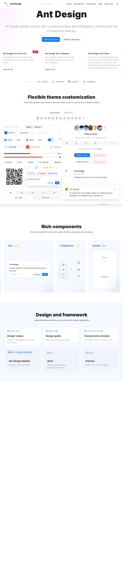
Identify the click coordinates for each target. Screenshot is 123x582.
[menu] (93, 4)
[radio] (44, 167)
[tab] (38, 118)
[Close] (115, 189)
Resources (109, 4)
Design (69, 4)
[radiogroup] (61, 113)
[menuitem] (69, 4)
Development (79, 4)
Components (91, 4)
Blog (100, 4)
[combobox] (43, 127)
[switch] (50, 140)
